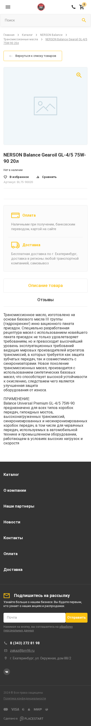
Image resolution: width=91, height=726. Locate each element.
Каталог (27, 35)
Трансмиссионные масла (21, 39)
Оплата (29, 215)
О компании (15, 490)
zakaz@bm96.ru (22, 650)
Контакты (13, 537)
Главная (9, 35)
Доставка (31, 245)
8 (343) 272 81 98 (25, 643)
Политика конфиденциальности (25, 698)
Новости (12, 522)
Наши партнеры (19, 506)
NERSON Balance (51, 35)
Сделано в (11, 718)
